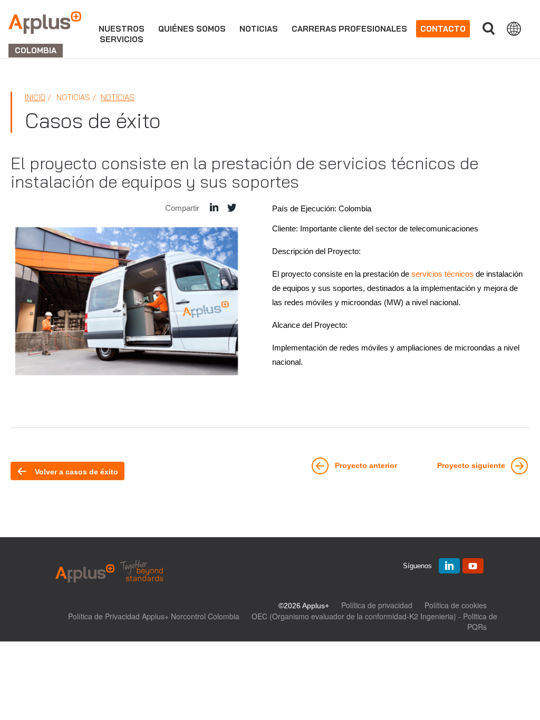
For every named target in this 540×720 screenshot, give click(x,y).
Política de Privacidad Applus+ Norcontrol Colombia (153, 616)
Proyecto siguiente (472, 466)
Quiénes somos (192, 29)
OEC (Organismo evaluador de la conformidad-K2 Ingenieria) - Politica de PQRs (374, 621)
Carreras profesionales (349, 29)
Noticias (258, 29)
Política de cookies (456, 605)
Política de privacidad (376, 605)
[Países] (514, 28)
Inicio (35, 97)
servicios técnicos (442, 273)
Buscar (488, 28)
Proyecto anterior (365, 466)
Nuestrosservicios (121, 34)
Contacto (443, 29)
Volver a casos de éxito (75, 472)
